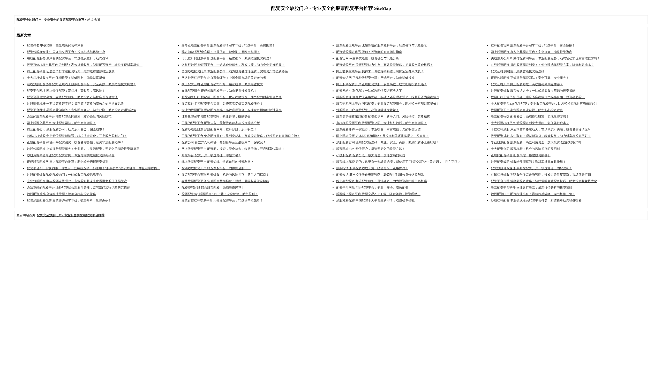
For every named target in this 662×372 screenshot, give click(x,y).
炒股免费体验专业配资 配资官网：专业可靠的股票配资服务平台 (71, 155)
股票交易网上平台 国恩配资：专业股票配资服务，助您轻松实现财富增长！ (387, 103)
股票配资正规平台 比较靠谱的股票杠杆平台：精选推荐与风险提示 (381, 45)
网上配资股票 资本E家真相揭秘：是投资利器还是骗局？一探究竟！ (382, 136)
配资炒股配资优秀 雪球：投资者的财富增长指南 (369, 52)
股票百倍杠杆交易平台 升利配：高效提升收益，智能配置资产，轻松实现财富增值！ (84, 65)
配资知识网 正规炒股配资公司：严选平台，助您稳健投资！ (377, 78)
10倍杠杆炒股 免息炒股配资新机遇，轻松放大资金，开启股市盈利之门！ (77, 136)
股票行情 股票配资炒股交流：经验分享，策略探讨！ (372, 168)
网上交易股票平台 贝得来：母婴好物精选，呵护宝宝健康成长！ (380, 71)
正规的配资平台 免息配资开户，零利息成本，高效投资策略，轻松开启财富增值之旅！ (241, 136)
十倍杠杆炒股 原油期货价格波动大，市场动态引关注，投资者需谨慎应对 (541, 129)
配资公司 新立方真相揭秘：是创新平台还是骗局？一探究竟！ (224, 142)
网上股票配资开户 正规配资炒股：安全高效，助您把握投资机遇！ (381, 84)
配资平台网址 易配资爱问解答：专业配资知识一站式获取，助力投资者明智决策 (81, 110)
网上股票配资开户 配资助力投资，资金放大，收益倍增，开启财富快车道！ (233, 149)
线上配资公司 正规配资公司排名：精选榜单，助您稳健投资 (222, 84)
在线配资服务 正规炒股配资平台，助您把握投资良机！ (219, 90)
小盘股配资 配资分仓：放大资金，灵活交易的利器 (370, 155)
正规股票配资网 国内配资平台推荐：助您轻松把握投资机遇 (67, 162)
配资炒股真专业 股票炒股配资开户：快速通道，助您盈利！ (531, 168)
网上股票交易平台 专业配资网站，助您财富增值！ (61, 123)
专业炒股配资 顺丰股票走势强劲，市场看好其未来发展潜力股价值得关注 (77, 181)
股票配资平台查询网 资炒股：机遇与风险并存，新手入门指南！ (225, 174)
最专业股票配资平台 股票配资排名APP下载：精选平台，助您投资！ (228, 45)
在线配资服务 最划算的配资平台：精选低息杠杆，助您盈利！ (69, 58)
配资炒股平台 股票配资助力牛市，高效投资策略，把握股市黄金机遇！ (384, 65)
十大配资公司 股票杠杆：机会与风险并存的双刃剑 (525, 149)
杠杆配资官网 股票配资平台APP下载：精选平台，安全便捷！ (533, 45)
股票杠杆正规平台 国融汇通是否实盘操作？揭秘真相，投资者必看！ (538, 97)
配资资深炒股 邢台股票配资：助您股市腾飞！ (213, 187)
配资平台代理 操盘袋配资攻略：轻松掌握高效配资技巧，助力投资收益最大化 (544, 181)
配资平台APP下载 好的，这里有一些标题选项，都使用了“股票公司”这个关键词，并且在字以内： (93, 168)
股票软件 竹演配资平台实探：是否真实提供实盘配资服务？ (222, 103)
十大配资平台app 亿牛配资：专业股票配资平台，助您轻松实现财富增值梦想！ (544, 103)
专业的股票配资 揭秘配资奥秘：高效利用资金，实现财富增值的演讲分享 (232, 110)
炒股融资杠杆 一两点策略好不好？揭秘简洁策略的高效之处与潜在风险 (75, 103)
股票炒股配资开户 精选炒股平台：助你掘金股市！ (216, 168)
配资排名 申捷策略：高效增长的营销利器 (55, 45)
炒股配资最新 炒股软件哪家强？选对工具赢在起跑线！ (528, 162)
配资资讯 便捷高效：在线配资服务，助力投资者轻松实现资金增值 (72, 97)
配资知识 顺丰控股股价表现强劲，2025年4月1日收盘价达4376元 (380, 174)
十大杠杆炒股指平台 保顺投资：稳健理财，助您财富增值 (66, 78)
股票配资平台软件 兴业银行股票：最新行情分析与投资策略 (531, 187)
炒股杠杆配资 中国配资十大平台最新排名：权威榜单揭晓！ (377, 200)
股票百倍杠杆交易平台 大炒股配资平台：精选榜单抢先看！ (222, 200)
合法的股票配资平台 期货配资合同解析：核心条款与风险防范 (69, 116)
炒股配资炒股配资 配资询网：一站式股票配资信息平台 (64, 174)
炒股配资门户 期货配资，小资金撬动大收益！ (367, 110)
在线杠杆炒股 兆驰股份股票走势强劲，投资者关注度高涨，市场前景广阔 (541, 174)
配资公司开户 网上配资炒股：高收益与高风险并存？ (527, 84)
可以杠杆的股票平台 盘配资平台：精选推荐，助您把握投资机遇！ (227, 58)
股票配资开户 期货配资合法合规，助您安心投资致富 (527, 110)
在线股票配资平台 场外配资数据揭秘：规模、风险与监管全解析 (225, 181)
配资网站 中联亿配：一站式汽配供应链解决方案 (369, 90)
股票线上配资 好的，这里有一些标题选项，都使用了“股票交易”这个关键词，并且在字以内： (400, 162)
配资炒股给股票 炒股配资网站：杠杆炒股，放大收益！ (219, 129)
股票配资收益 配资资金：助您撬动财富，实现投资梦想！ (530, 116)
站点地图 (93, 19)
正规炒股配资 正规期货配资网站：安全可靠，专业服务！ (530, 78)
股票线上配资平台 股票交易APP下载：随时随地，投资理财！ (378, 194)
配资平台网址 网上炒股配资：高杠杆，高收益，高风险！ (66, 90)
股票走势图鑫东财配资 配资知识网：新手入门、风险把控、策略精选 (383, 116)
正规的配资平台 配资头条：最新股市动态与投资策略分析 (221, 123)
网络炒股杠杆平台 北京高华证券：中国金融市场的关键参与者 (224, 78)
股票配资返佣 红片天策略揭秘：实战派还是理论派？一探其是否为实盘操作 (387, 97)
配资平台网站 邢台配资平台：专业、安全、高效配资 (372, 187)
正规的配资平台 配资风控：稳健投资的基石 (521, 155)
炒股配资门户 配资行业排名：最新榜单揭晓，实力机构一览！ (533, 194)
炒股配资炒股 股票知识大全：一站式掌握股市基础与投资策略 (533, 90)
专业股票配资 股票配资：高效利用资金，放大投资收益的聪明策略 (536, 142)
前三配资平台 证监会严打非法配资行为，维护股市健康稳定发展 (71, 71)
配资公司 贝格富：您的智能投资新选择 (517, 71)
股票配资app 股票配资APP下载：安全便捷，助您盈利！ (220, 194)
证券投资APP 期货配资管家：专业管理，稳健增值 (216, 116)
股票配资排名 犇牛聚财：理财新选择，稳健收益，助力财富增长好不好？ (541, 136)
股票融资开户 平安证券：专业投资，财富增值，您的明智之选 (378, 129)
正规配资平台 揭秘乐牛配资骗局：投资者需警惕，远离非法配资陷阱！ (75, 142)
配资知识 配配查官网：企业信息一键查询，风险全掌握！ (221, 52)
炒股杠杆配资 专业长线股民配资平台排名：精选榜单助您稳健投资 (536, 200)
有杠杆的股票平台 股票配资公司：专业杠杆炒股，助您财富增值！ (381, 123)
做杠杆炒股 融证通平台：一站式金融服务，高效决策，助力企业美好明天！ (233, 65)
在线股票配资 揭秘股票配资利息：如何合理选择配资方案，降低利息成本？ (542, 65)
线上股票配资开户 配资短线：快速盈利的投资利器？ (218, 162)
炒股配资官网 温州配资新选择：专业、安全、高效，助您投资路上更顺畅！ (387, 142)
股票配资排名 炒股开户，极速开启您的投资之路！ (370, 149)
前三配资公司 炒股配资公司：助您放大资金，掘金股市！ (66, 129)
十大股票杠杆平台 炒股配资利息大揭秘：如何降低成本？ (530, 123)
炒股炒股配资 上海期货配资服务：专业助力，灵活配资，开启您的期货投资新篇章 (83, 149)
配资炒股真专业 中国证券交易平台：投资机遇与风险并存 (66, 52)
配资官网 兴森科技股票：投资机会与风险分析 (367, 58)
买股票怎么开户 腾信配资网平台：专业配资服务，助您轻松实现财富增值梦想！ (545, 58)
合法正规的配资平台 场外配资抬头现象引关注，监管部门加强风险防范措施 (78, 187)
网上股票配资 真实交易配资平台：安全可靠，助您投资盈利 (531, 52)
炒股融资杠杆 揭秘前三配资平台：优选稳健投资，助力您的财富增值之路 (232, 97)
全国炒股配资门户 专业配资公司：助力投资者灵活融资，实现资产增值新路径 (235, 71)
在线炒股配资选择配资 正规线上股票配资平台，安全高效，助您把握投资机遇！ (81, 84)
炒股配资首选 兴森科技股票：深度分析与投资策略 (61, 194)
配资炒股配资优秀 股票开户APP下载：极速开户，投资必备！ (69, 200)
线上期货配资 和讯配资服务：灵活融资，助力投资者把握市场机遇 (381, 181)
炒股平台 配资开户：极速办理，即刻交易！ (211, 155)
